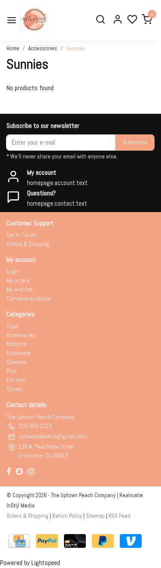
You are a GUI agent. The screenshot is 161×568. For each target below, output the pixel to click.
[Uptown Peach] (34, 20)
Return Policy (67, 515)
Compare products (28, 298)
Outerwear (18, 353)
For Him (15, 380)
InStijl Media (20, 505)
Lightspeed (45, 562)
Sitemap (95, 515)
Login (12, 271)
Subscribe (135, 142)
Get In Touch (21, 235)
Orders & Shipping (27, 244)
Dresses (16, 362)
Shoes (14, 389)
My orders (18, 280)
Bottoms (16, 344)
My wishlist (19, 289)
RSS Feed (120, 515)
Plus (11, 371)
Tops (12, 326)
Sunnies (75, 48)
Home (12, 48)
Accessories (42, 48)
